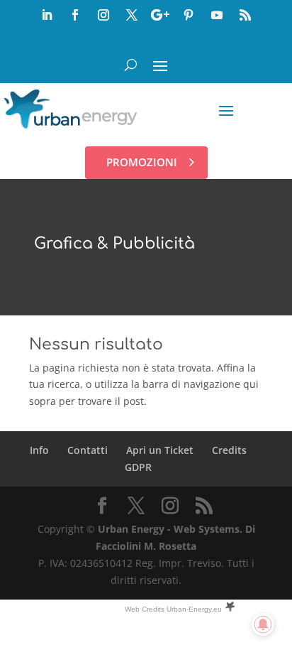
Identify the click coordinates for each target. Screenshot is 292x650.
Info (39, 450)
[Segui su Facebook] (75, 15)
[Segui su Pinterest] (188, 15)
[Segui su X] (131, 15)
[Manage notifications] (263, 624)
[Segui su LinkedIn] (46, 15)
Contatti (87, 450)
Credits (229, 450)
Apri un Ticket (159, 450)
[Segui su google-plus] (160, 15)
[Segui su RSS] (245, 15)
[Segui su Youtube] (217, 15)
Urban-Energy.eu (194, 609)
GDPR (138, 467)
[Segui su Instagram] (103, 15)
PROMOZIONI (141, 162)
